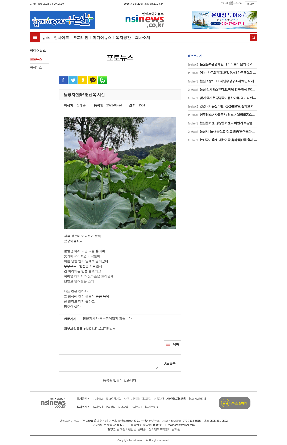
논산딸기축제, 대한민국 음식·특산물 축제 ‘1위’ (222, 139)
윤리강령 (110, 406)
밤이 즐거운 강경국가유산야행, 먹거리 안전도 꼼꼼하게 (222, 97)
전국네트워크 (150, 406)
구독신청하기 (238, 403)
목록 (176, 344)
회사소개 (81, 406)
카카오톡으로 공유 (92, 80)
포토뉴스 (36, 59)
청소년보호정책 (197, 398)
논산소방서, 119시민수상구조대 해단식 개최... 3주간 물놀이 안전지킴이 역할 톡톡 (222, 81)
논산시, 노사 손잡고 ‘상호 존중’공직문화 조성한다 (222, 131)
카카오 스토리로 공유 (82, 80)
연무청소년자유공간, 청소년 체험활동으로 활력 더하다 (222, 114)
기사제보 (97, 398)
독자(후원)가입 (113, 398)
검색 (253, 37)
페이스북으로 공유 (63, 80)
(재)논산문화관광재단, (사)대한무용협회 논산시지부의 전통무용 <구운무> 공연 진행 (222, 72)
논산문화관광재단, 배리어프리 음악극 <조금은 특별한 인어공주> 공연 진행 (222, 64)
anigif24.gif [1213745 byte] (99, 328)
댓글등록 (169, 363)
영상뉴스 (36, 67)
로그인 (251, 3)
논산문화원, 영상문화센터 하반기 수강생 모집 (222, 123)
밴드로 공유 (102, 80)
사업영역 (123, 406)
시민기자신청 (131, 398)
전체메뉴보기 (35, 37)
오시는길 (135, 406)
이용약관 (158, 398)
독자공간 (81, 398)
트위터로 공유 (73, 80)
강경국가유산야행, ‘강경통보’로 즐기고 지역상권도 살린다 (222, 106)
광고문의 (146, 398)
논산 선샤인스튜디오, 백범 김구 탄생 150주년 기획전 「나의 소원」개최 (222, 89)
